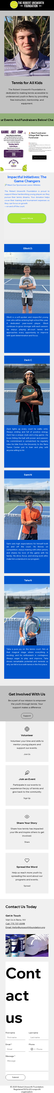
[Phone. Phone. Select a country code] (33, 1049)
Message (10, 1056)
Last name (33, 1033)
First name (10, 1033)
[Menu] (47, 2)
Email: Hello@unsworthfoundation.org (25, 927)
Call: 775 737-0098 (15, 923)
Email (9, 1044)
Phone (32, 1044)
